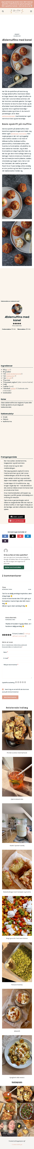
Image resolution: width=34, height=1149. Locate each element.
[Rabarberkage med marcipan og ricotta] (17, 869)
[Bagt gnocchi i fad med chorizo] (17, 916)
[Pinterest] (20, 536)
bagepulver (10, 376)
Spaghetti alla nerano (17, 1077)
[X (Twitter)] (13, 536)
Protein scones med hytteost (17, 753)
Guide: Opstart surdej (17, 846)
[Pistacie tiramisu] (17, 962)
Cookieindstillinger (17, 1144)
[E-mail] (5, 541)
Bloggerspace (19, 1141)
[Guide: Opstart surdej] (17, 823)
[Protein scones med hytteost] (17, 730)
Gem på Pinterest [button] (17, 521)
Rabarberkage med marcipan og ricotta (17, 892)
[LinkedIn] (28, 536)
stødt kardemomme (13, 374)
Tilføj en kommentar (10, 665)
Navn (5, 652)
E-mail (6, 658)
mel (8, 370)
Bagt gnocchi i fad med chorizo (17, 938)
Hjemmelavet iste (17, 799)
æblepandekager (8, 116)
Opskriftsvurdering (8, 682)
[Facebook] (5, 536)
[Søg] (3, 11)
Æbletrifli (17, 1031)
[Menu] (31, 11)
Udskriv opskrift (17, 517)
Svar (29, 589)
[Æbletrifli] (17, 1008)
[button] (14, 323)
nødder (13, 388)
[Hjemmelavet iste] (17, 777)
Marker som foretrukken (14, 567)
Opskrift (17, 34)
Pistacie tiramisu (17, 985)
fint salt (9, 378)
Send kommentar (10, 697)
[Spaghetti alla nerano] (17, 1055)
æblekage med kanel (18, 134)
